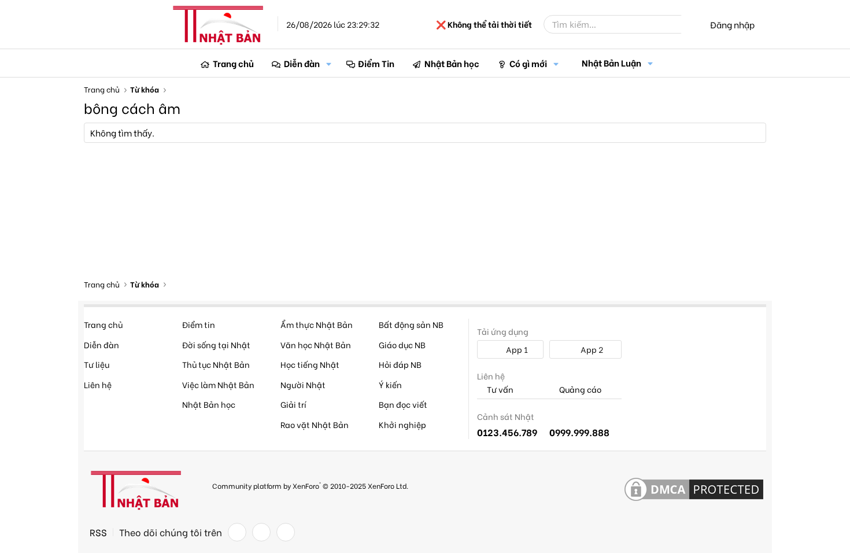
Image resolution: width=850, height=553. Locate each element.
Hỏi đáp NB (400, 364)
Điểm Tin (376, 63)
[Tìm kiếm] (689, 24)
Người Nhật (303, 384)
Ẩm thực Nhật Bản (316, 324)
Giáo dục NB (402, 344)
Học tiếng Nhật (309, 364)
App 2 (591, 349)
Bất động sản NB (411, 324)
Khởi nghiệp (402, 424)
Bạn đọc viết (403, 404)
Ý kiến (390, 384)
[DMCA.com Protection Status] (694, 490)
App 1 (516, 349)
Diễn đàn (302, 63)
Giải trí (293, 404)
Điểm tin (198, 324)
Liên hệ (98, 384)
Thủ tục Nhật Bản (216, 364)
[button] (329, 63)
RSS (98, 532)
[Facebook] (237, 532)
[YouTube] (285, 532)
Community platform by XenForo (310, 485)
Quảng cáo (579, 390)
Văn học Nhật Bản (315, 344)
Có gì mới (528, 63)
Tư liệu (96, 364)
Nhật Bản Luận (611, 62)
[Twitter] (261, 532)
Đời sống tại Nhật (216, 344)
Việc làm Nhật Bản (218, 384)
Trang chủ (233, 63)
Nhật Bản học (451, 63)
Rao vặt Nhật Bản (314, 424)
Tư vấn (499, 390)
